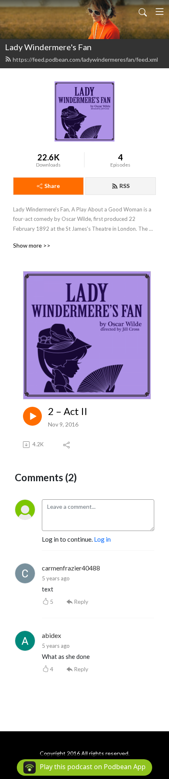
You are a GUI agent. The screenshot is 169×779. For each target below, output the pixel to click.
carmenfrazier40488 (71, 568)
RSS (124, 185)
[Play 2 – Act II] (32, 416)
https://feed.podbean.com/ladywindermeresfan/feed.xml (85, 59)
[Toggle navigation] (159, 11)
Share (52, 185)
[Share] (67, 444)
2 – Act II (67, 411)
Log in (102, 539)
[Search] (142, 11)
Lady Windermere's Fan (48, 47)
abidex (51, 635)
